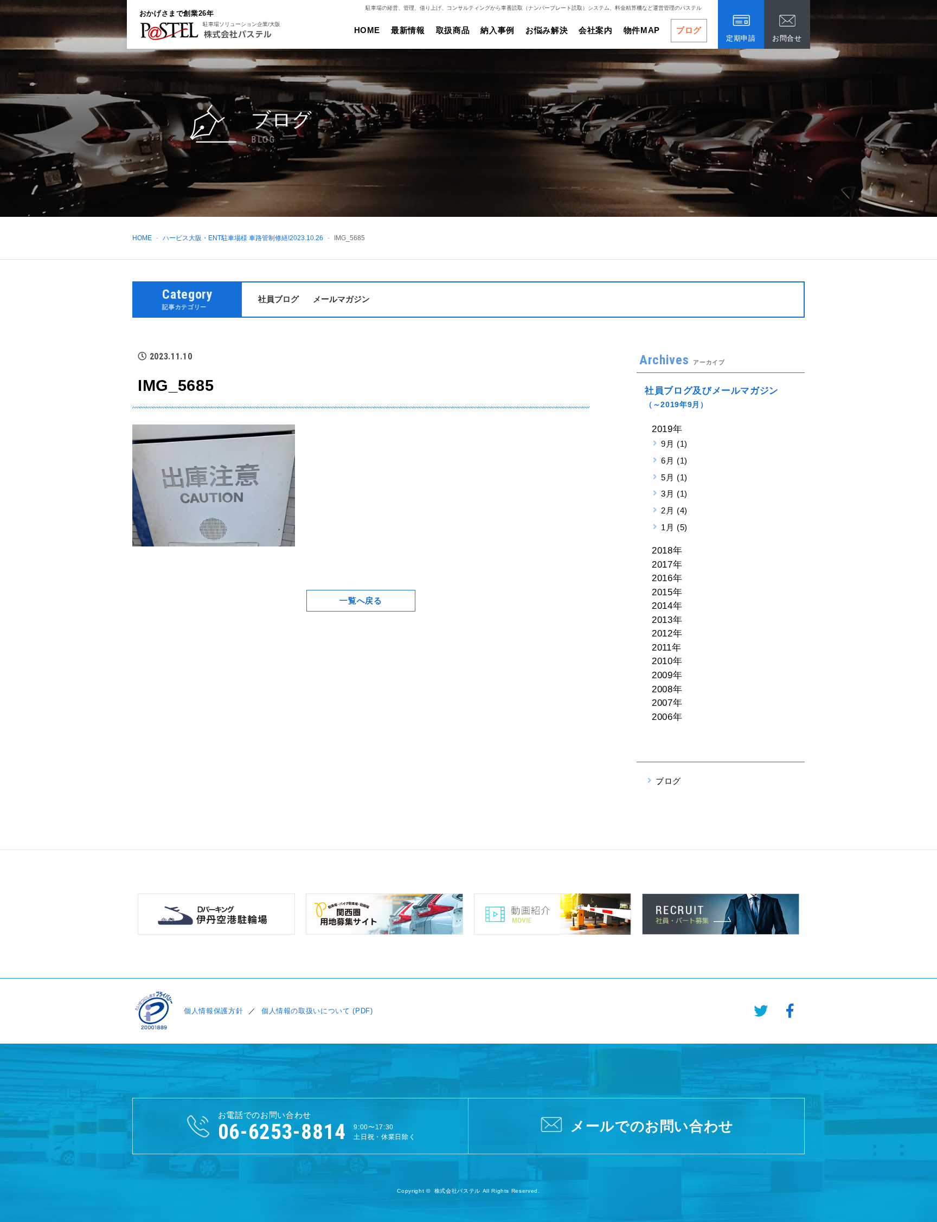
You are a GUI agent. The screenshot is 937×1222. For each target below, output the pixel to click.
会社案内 (596, 30)
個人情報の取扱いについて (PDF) (317, 1011)
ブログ (689, 30)
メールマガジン (341, 299)
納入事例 (497, 30)
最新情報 (408, 30)
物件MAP (642, 30)
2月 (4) (674, 510)
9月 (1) (674, 443)
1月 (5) (674, 527)
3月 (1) (674, 493)
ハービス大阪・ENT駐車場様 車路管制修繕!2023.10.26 (243, 238)
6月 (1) (674, 460)
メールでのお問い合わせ (652, 1126)
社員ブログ (278, 299)
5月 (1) (674, 477)
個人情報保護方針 (213, 1011)
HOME (367, 30)
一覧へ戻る (360, 600)
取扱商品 (453, 30)
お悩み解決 (546, 30)
